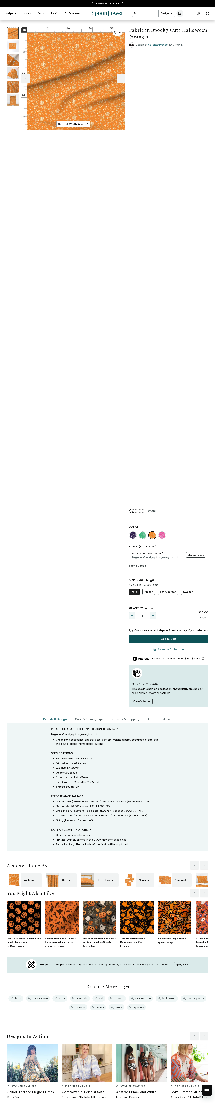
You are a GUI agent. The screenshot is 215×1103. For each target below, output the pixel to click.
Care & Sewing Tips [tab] (89, 719)
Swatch (188, 591)
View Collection (142, 701)
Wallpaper (11, 13)
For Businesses (72, 13)
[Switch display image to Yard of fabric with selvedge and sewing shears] (13, 46)
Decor (41, 13)
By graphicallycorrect (54, 946)
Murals (27, 13)
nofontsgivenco (158, 44)
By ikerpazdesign (165, 942)
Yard (134, 591)
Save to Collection (168, 649)
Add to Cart (168, 638)
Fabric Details (140, 566)
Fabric (54, 13)
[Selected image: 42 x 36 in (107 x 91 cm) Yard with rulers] (13, 33)
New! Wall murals (107, 3)
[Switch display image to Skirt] (13, 73)
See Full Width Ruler (73, 124)
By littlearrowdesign (16, 946)
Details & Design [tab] (55, 719)
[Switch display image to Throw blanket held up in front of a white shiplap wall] (13, 100)
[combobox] (166, 13)
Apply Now (182, 964)
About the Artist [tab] (159, 719)
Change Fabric (195, 555)
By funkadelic (89, 946)
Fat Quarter (168, 591)
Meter (149, 591)
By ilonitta (124, 946)
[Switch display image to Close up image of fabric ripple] (13, 87)
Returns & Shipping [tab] (125, 719)
